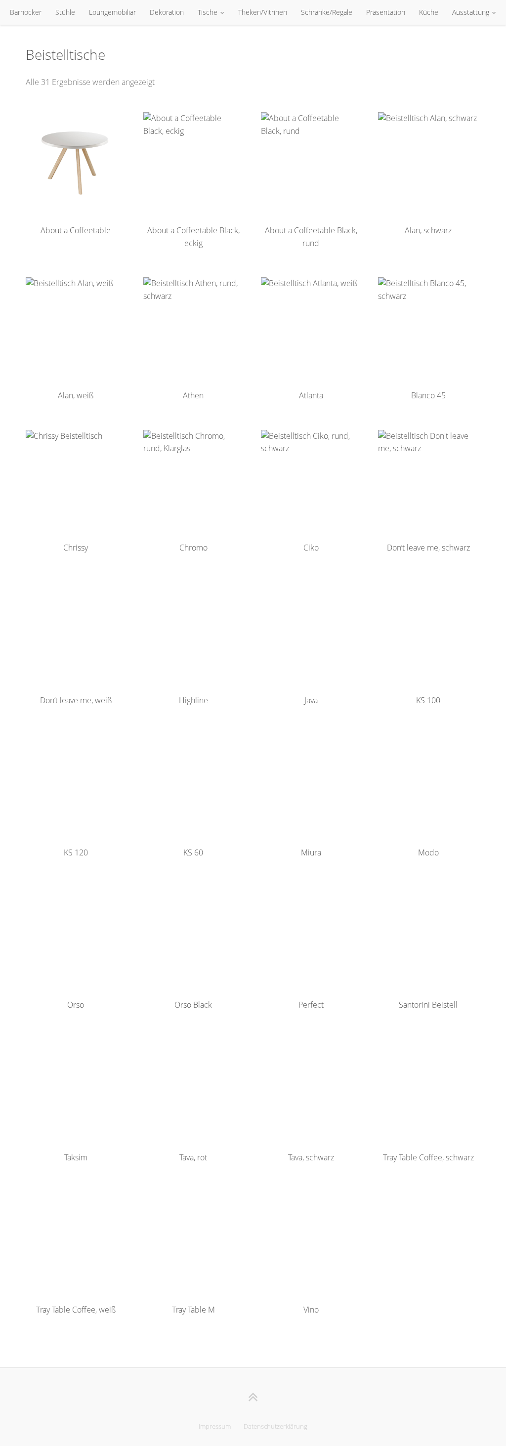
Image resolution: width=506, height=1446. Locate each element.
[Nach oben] (253, 1397)
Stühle (65, 12)
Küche (428, 12)
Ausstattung (470, 12)
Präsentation (385, 12)
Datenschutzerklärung (275, 1426)
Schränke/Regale (326, 12)
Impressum (215, 1426)
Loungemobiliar (112, 12)
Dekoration (167, 12)
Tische (207, 12)
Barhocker (26, 12)
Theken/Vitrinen (262, 12)
